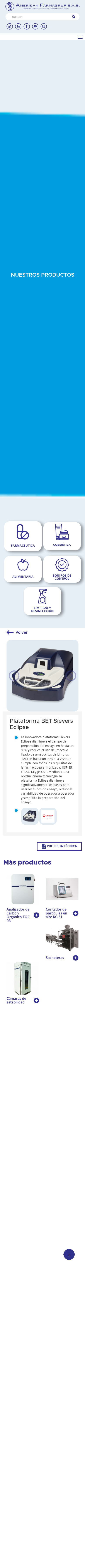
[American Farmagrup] (42, 6)
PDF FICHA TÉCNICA (61, 846)
